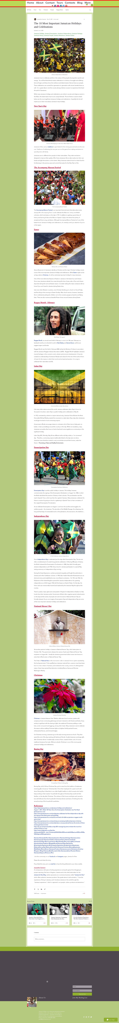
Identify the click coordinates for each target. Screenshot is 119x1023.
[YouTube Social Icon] (66, 6)
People (52, 9)
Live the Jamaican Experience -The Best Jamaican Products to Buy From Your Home (81, 918)
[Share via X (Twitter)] (38, 889)
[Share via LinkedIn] (41, 889)
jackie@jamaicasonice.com (45, 1019)
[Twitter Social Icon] (63, 6)
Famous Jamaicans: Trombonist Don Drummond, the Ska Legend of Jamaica (59, 918)
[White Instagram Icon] (47, 981)
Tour (40, 9)
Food (35, 9)
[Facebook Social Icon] (55, 6)
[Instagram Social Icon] (58, 6)
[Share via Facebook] (34, 889)
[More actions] (84, 19)
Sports (67, 9)
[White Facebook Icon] (84, 1017)
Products (46, 9)
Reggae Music (59, 9)
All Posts (29, 9)
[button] (92, 4)
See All (90, 901)
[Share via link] (44, 889)
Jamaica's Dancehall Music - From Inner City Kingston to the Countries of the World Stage (37, 918)
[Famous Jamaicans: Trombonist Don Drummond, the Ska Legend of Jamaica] (59, 909)
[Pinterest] (52, 6)
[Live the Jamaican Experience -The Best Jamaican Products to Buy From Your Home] (82, 909)
